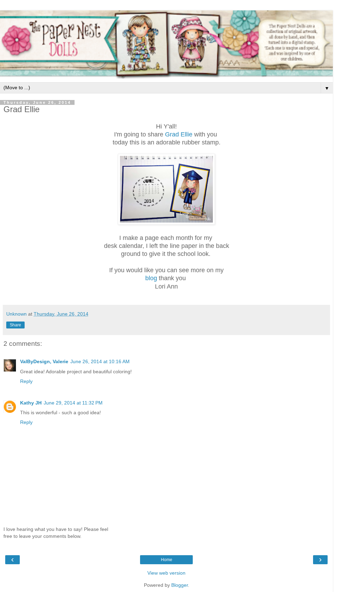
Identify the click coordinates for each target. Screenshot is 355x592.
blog (151, 278)
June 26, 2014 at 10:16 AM (100, 361)
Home (166, 559)
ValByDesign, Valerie (44, 361)
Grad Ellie (178, 134)
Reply (26, 381)
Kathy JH (31, 403)
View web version (166, 573)
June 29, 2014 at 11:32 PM (73, 403)
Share (15, 325)
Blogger (179, 585)
